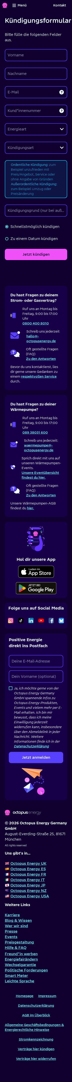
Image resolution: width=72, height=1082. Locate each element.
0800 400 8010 (35, 323)
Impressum (47, 996)
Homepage (24, 996)
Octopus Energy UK (28, 863)
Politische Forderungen (26, 970)
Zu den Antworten (41, 359)
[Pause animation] (36, 538)
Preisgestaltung (19, 942)
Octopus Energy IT (27, 879)
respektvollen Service (39, 376)
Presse (11, 931)
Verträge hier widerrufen (36, 1059)
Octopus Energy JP (27, 885)
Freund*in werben (21, 954)
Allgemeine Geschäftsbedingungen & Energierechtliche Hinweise (34, 1027)
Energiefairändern (21, 959)
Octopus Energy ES (28, 869)
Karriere (12, 915)
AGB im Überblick (36, 1015)
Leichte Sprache (19, 981)
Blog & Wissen (18, 920)
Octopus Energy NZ (28, 890)
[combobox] (36, 129)
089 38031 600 (35, 432)
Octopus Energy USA (29, 896)
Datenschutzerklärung (36, 1005)
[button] (61, 92)
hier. (30, 508)
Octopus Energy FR (28, 874)
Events (11, 936)
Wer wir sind (16, 926)
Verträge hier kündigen (36, 1049)
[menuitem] (60, 5)
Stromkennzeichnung (36, 1039)
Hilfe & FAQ (15, 947)
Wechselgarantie (20, 964)
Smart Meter (16, 975)
